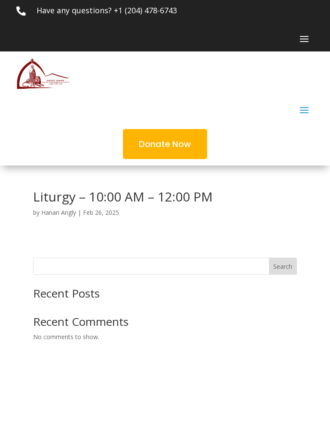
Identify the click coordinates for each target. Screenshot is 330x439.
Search (282, 266)
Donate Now (165, 144)
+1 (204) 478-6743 (145, 10)
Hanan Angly (58, 212)
